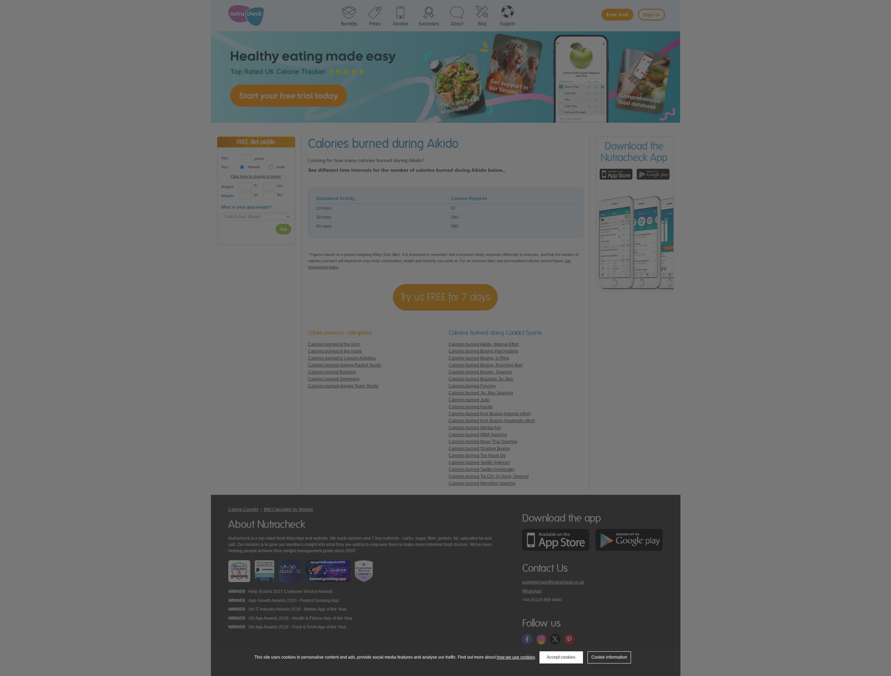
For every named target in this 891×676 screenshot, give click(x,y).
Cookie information (609, 657)
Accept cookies (561, 657)
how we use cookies (516, 657)
